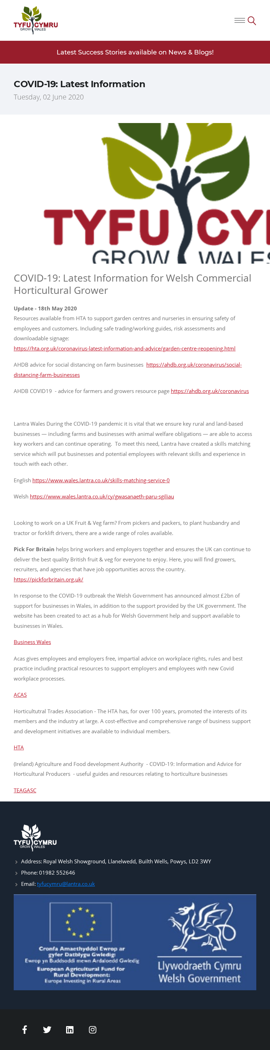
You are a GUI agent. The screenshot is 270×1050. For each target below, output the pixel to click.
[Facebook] (24, 1029)
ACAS (20, 694)
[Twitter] (47, 1029)
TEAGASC (25, 790)
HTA (19, 747)
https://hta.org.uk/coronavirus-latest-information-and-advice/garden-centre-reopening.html (125, 348)
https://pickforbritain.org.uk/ (48, 579)
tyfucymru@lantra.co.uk (66, 883)
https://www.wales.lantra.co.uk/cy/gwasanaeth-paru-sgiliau (102, 496)
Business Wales (32, 641)
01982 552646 (57, 872)
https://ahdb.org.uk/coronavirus (210, 390)
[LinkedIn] (70, 1029)
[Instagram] (93, 1029)
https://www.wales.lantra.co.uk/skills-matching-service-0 (101, 480)
